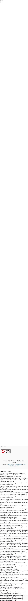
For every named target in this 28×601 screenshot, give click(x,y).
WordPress (10, 464)
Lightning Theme (18, 464)
